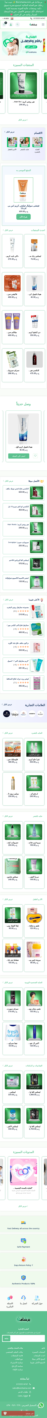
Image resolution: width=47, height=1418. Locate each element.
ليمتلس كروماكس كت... (13, 1092)
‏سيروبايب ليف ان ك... (12, 842)
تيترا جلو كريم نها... (34, 759)
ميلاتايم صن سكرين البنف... (12, 332)
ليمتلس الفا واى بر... (34, 1092)
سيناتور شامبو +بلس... (12, 877)
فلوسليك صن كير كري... (13, 759)
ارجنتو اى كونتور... (34, 793)
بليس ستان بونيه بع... (34, 1009)
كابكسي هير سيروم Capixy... (34, 370)
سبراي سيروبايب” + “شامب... (12, 370)
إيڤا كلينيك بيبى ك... (12, 925)
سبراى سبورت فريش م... (12, 1009)
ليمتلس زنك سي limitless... (34, 256)
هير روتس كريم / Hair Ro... (23, 101)
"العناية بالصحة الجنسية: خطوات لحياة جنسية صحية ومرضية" (23, 1188)
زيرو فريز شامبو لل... (34, 842)
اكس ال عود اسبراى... (34, 1043)
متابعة (6, 1338)
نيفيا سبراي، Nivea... (12, 1043)
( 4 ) (15, 629)
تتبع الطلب (19, 1359)
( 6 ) (15, 611)
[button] (28, 52)
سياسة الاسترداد (16, 1362)
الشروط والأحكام (31, 1415)
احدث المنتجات (39, 1355)
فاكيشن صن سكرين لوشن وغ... (12, 294)
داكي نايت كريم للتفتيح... (12, 256)
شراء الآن (23, 216)
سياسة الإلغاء (18, 1369)
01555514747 (39, 18)
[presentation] (45, 43)
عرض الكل (22, 120)
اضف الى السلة (18, 456)
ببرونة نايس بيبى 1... (34, 960)
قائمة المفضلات (17, 1355)
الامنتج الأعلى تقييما (37, 1362)
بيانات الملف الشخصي (14, 1352)
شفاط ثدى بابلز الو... (13, 960)
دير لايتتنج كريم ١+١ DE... (34, 332)
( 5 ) (15, 682)
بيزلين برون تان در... (13, 793)
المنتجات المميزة (38, 1352)
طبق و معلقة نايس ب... (34, 925)
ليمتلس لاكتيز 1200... (13, 1126)
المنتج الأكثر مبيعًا (38, 1359)
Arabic (6, 18)
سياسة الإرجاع (17, 1366)
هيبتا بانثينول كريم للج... (34, 294)
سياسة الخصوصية (16, 1415)
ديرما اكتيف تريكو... (34, 877)
